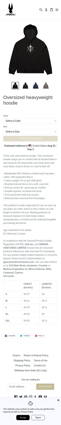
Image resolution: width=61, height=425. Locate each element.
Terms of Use (41, 360)
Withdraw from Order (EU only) (31, 370)
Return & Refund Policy (36, 355)
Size (5, 126)
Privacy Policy (22, 365)
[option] (15, 85)
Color (5, 116)
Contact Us (40, 365)
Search (16, 355)
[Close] (58, 400)
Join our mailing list (30, 379)
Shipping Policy (22, 360)
